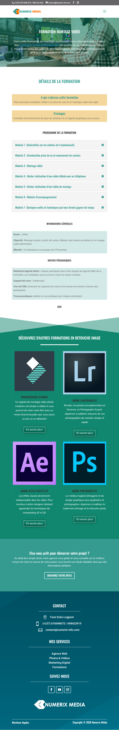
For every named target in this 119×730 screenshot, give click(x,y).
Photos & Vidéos (59, 658)
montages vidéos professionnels (39, 45)
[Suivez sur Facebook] (51, 689)
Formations (59, 667)
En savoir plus (34, 429)
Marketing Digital (59, 662)
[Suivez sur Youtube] (59, 689)
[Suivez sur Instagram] (67, 689)
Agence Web (59, 653)
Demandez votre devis (59, 575)
